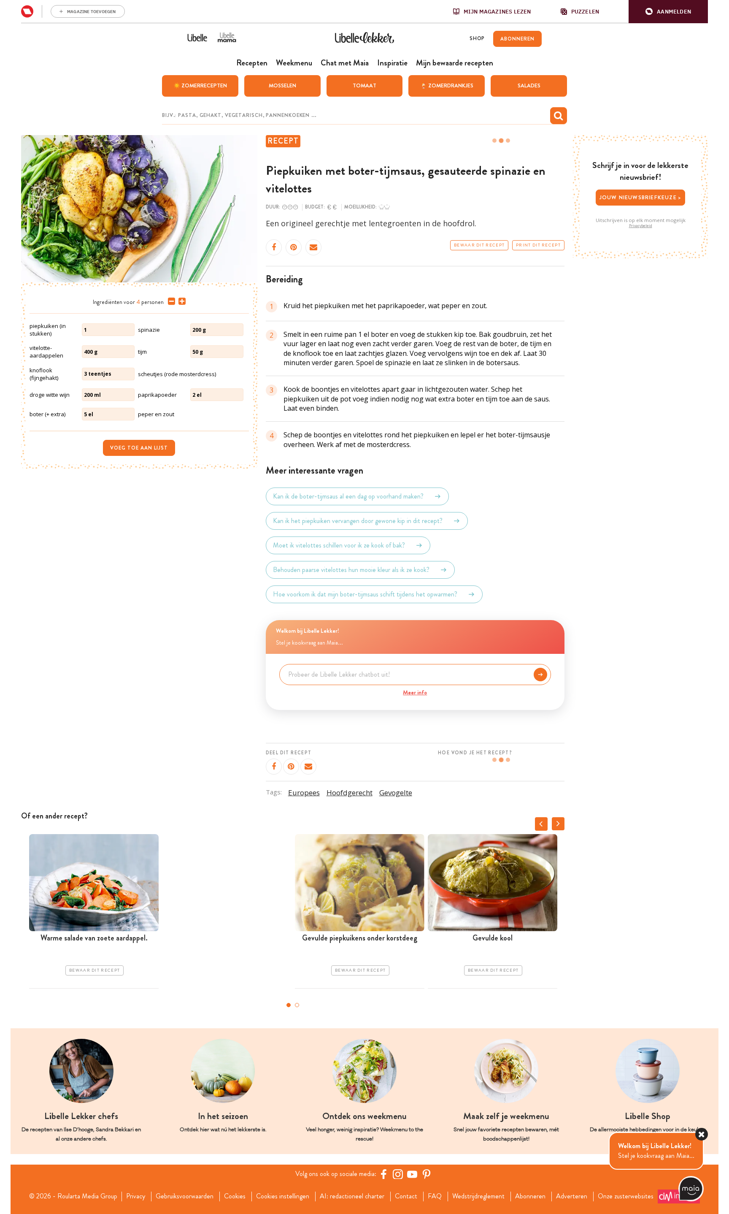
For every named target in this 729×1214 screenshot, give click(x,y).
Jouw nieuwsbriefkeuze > (640, 197)
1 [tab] (288, 1005)
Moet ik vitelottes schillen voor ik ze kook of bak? (339, 545)
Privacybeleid (640, 225)
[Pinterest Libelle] (426, 1174)
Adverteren (571, 1196)
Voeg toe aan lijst (139, 448)
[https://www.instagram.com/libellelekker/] (398, 1174)
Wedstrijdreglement (478, 1196)
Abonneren (530, 1196)
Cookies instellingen (282, 1196)
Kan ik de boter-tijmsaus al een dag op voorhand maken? (348, 496)
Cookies (235, 1196)
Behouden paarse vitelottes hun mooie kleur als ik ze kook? (351, 569)
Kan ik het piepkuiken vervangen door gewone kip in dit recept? (358, 521)
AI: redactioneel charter (352, 1196)
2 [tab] (297, 1005)
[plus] (180, 301)
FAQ (435, 1196)
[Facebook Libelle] (383, 1174)
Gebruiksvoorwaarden (184, 1196)
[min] (170, 301)
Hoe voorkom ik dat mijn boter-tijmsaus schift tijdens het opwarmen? (365, 594)
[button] (668, 11)
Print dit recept (538, 245)
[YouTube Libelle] (412, 1174)
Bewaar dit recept (479, 245)
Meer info (415, 692)
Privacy (135, 1196)
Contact (406, 1196)
